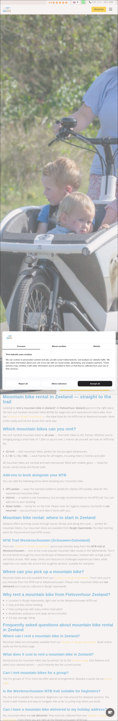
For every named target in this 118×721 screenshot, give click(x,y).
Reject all (23, 384)
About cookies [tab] (59, 346)
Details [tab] (96, 346)
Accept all (95, 384)
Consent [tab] (21, 346)
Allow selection (59, 384)
